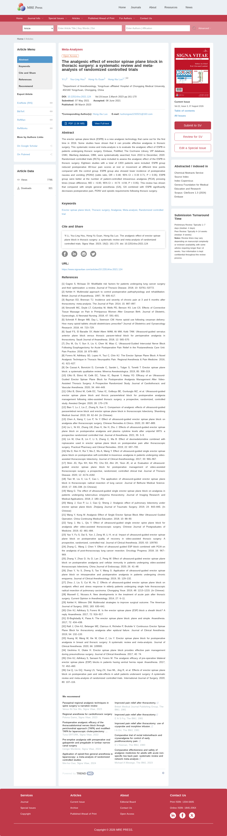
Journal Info (34, 18)
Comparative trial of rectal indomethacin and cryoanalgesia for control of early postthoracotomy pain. (138, 738)
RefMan (21, 119)
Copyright (25, 813)
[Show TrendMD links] (163, 773)
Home (122, 7)
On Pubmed (23, 154)
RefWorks (22, 128)
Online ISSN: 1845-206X (183, 807)
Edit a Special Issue (192, 148)
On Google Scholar (27, 146)
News (189, 7)
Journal (24, 801)
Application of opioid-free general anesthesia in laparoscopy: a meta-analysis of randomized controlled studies (87, 757)
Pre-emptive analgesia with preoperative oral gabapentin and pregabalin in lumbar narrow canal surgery (86, 742)
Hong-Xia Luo (100, 114)
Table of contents (184, 110)
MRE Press (34, 7)
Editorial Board (128, 801)
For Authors (125, 18)
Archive (74, 807)
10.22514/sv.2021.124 (79, 96)
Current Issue (77, 801)
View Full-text (102, 123)
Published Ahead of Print (101, 18)
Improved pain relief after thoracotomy (135, 714)
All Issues (180, 115)
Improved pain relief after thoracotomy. (135, 702)
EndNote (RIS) (25, 103)
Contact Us (146, 18)
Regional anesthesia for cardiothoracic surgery (87, 714)
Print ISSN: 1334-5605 (182, 801)
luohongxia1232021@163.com (136, 114)
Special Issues (56, 18)
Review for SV (192, 136)
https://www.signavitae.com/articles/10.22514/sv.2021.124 (92, 269)
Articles (76, 18)
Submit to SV (193, 125)
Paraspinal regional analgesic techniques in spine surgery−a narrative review (85, 704)
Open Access (127, 813)
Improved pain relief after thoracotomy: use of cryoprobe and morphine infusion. (139, 725)
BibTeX (20, 111)
